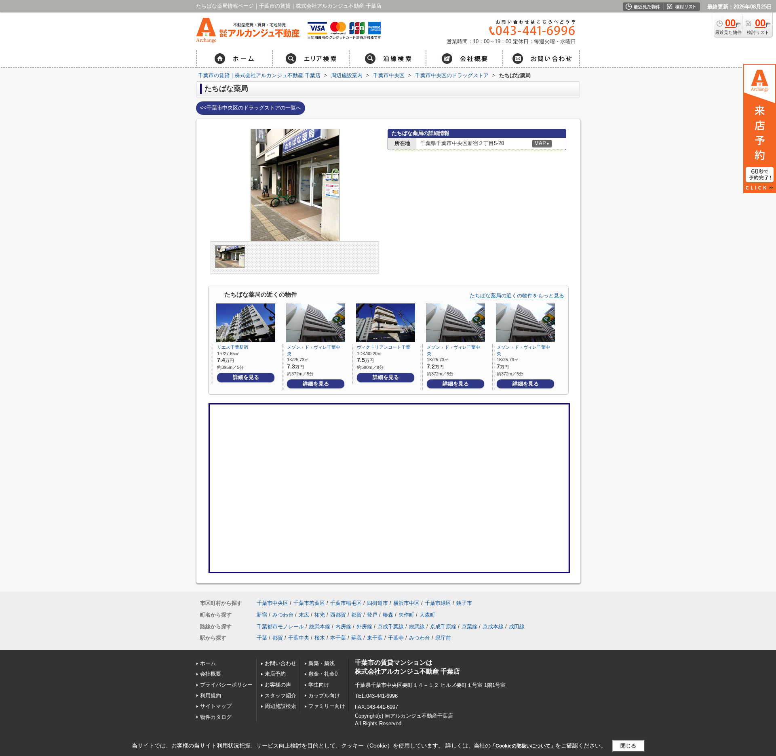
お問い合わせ (280, 663)
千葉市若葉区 (309, 603)
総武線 (417, 626)
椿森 (388, 615)
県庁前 (443, 638)
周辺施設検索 (280, 706)
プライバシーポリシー (226, 685)
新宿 (262, 615)
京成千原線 (443, 626)
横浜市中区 (406, 603)
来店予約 (275, 674)
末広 (304, 615)
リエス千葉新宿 (232, 347)
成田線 (517, 626)
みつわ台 (282, 615)
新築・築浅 (321, 663)
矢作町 (406, 615)
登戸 (372, 615)
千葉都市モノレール (280, 626)
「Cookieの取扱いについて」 (523, 746)
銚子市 (464, 603)
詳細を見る (246, 377)
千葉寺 (396, 638)
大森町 (427, 615)
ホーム (208, 663)
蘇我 (356, 638)
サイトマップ (216, 706)
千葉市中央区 (272, 603)
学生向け (318, 685)
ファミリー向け (326, 706)
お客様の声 (278, 685)
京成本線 (493, 626)
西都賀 (338, 615)
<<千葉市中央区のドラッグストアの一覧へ (250, 108)
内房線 (343, 626)
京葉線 (469, 626)
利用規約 (210, 696)
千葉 (262, 638)
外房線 (364, 626)
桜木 (319, 638)
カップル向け (324, 696)
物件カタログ (216, 717)
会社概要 (210, 674)
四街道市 (377, 603)
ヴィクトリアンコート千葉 (383, 347)
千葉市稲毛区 (346, 603)
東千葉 (375, 638)
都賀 (356, 615)
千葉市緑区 (438, 603)
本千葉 (338, 638)
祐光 (319, 615)
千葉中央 (298, 638)
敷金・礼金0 (322, 674)
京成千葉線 (390, 626)
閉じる (628, 746)
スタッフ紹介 (280, 696)
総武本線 (319, 626)
